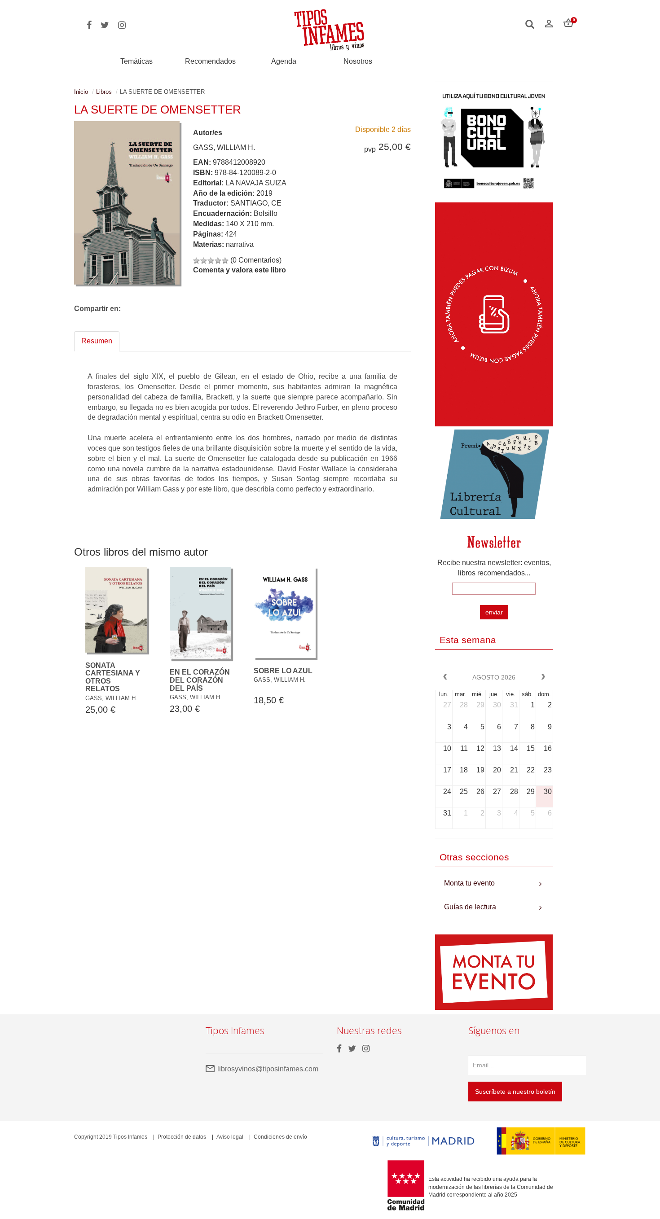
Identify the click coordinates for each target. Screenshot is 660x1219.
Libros (104, 91)
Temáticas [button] (136, 61)
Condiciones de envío (280, 1137)
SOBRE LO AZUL (283, 671)
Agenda (283, 61)
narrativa (240, 244)
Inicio (81, 91)
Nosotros (357, 61)
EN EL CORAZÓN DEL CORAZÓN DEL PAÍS (200, 680)
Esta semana (468, 640)
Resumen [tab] (96, 341)
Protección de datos (182, 1137)
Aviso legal (229, 1137)
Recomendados (210, 61)
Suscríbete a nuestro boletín (515, 1091)
